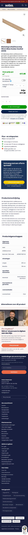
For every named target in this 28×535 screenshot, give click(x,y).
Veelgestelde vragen (7, 440)
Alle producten (11, 9)
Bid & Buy (4, 477)
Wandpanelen (5, 410)
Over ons (4, 470)
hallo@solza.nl (5, 392)
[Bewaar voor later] (24, 14)
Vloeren (4, 405)
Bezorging (4, 431)
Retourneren (5, 433)
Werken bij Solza (6, 481)
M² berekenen (5, 457)
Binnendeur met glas (8, 504)
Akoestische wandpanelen (9, 507)
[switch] (24, 533)
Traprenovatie (5, 412)
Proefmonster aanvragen (8, 425)
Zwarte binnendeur (7, 501)
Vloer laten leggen (6, 427)
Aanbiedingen (5, 418)
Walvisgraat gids (6, 455)
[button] (23, 5)
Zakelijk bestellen (6, 479)
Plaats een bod (13, 111)
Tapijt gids (4, 451)
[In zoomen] (23, 35)
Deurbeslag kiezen (6, 461)
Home (4, 9)
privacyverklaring (6, 364)
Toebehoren (5, 416)
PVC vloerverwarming (19, 495)
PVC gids (4, 446)
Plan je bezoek (14, 345)
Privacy (17, 529)
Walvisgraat (15, 492)
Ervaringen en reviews (7, 474)
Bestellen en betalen (7, 429)
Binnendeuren (5, 407)
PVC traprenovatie (7, 511)
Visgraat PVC (6, 492)
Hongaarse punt (7, 495)
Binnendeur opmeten (7, 459)
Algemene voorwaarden (8, 529)
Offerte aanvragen (14, 182)
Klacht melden (5, 438)
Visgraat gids (5, 453)
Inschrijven (14, 372)
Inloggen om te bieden (17, 118)
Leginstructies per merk (8, 464)
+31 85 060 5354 (6, 390)
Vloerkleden (5, 414)
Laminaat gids (5, 448)
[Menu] (2, 5)
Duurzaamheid (5, 483)
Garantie (4, 436)
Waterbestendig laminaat (9, 498)
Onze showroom (6, 472)
